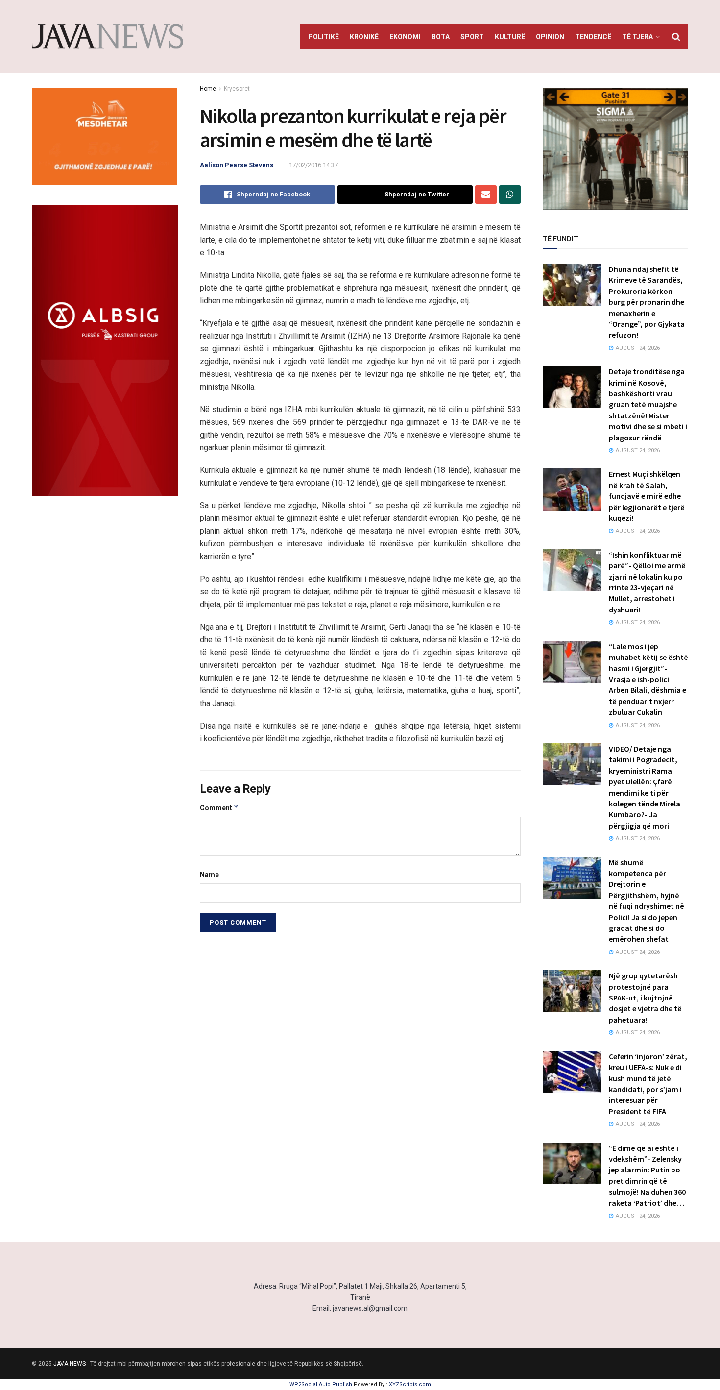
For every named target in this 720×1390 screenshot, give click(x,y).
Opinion (550, 37)
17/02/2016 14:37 (313, 165)
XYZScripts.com (410, 1384)
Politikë (323, 37)
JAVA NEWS (69, 1363)
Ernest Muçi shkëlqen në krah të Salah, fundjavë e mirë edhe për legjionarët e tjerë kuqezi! (647, 496)
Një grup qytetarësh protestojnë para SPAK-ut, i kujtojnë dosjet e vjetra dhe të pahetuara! (645, 997)
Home (208, 88)
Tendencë (593, 37)
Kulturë (510, 37)
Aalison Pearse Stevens (236, 165)
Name (209, 874)
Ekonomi (405, 37)
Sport (472, 37)
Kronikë (364, 37)
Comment (219, 807)
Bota (441, 37)
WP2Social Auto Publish (320, 1384)
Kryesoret (237, 88)
